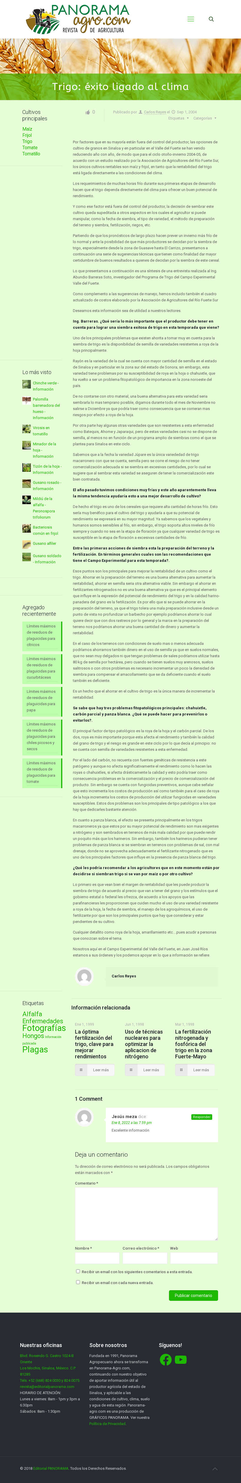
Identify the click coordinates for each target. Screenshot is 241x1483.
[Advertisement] (42, 263)
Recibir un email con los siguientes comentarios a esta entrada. (137, 1272)
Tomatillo (31, 154)
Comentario (86, 1183)
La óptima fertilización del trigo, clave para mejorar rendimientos (94, 1044)
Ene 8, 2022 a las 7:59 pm (132, 1123)
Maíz (27, 129)
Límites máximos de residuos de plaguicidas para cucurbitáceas (41, 668)
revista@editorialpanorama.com (47, 1386)
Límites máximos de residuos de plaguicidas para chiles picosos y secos (41, 736)
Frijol (27, 135)
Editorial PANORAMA (50, 1468)
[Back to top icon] (215, 1469)
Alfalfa (32, 1014)
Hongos (33, 1035)
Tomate (30, 147)
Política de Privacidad (107, 1423)
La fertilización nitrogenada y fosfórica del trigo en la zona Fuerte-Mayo (193, 1044)
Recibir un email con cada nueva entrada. (118, 1283)
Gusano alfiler (44, 543)
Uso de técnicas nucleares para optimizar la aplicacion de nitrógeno (144, 1044)
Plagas (35, 1049)
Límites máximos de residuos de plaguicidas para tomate (41, 772)
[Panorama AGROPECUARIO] (78, 19)
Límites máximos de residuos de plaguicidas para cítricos (41, 635)
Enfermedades (42, 1021)
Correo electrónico (141, 1248)
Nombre (83, 1248)
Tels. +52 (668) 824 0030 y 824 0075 (49, 1380)
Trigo (27, 141)
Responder (201, 1117)
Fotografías (44, 1028)
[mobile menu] (191, 19)
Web (174, 1248)
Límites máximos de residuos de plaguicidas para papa (41, 700)
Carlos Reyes (155, 112)
